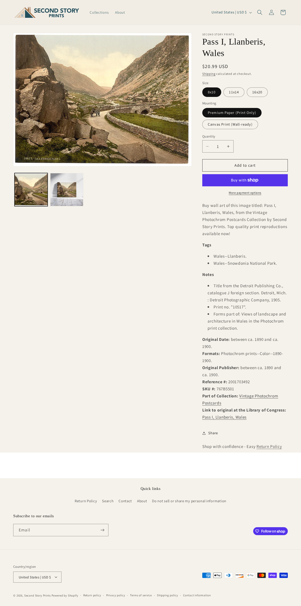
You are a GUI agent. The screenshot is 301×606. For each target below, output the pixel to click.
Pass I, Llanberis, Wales (224, 417)
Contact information (197, 595)
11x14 (234, 92)
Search (107, 500)
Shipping (209, 74)
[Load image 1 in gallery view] (31, 189)
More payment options (245, 193)
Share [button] (213, 432)
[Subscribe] (102, 530)
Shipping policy (167, 595)
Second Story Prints (37, 595)
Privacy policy (115, 595)
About (142, 500)
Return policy (92, 595)
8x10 (212, 92)
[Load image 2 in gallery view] (66, 189)
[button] (260, 12)
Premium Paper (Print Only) (232, 112)
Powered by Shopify (65, 595)
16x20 (257, 92)
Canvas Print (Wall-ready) (230, 124)
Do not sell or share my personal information (189, 500)
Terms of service (141, 595)
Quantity (208, 136)
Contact (125, 500)
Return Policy (269, 446)
